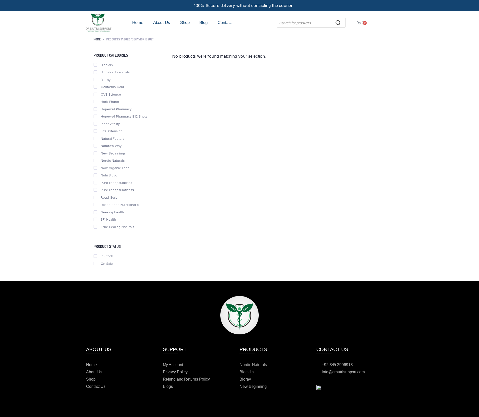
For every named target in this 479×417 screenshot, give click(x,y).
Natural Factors (112, 138)
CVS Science (111, 94)
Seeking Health (112, 212)
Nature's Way (111, 146)
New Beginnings (113, 153)
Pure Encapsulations (116, 183)
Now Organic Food (115, 168)
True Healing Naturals (117, 227)
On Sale (107, 264)
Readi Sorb (109, 197)
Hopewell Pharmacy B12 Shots (124, 116)
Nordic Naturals (113, 160)
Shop (185, 22)
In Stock (107, 256)
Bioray (105, 80)
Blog (203, 22)
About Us (161, 22)
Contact (225, 22)
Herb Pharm (110, 102)
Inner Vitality (110, 124)
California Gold (112, 87)
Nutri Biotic (109, 175)
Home (137, 22)
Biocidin (107, 65)
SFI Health (108, 219)
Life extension (111, 131)
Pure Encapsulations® (117, 190)
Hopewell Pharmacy (116, 109)
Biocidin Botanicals (115, 72)
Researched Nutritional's (120, 205)
